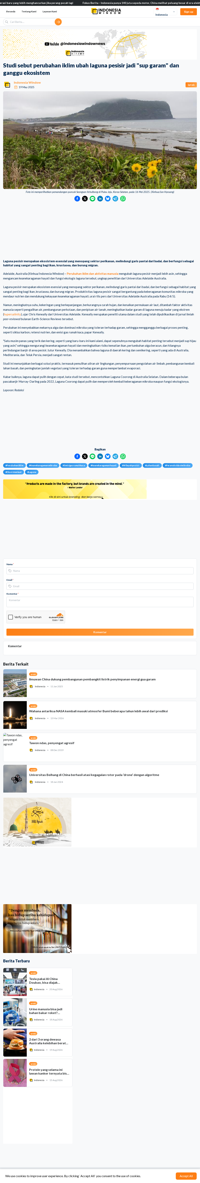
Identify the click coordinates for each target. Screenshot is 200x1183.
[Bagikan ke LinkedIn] (100, 198)
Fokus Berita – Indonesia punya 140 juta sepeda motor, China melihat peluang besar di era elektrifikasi (117, 2)
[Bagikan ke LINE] (92, 198)
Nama (10, 564)
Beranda (10, 11)
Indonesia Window (27, 82)
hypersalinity (12, 314)
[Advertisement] (100, 230)
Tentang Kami (28, 11)
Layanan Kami (50, 11)
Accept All (186, 1176)
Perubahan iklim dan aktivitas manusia (92, 273)
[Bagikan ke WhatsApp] (123, 198)
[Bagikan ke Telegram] (115, 198)
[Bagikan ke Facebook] (77, 198)
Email (9, 579)
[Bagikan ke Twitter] (85, 198)
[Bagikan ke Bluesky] (108, 198)
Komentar (12, 593)
